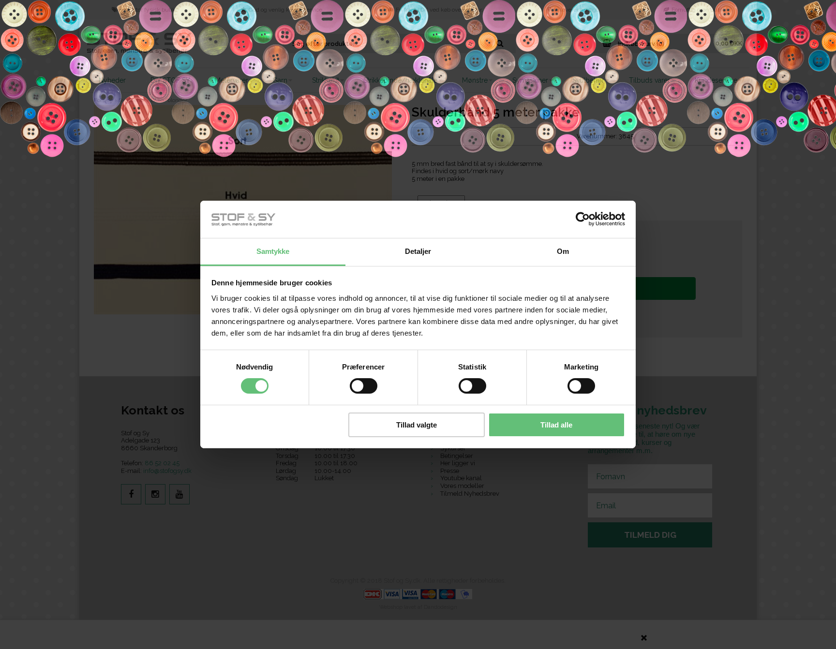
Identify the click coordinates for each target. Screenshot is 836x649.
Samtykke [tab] (273, 251)
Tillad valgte (416, 425)
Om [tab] (563, 251)
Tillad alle (556, 425)
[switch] (363, 386)
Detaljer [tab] (418, 251)
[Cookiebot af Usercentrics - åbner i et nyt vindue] (582, 219)
